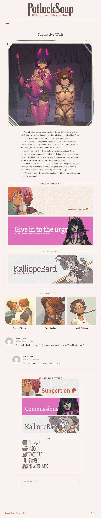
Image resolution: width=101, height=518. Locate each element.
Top (93, 513)
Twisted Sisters (19, 328)
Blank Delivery (81, 328)
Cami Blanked (50, 328)
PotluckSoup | (10, 513)
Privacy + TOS (21, 513)
